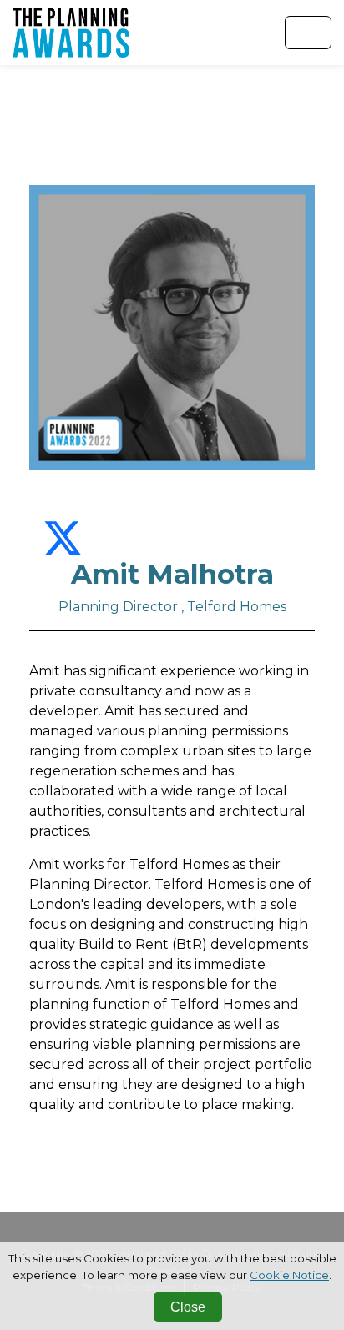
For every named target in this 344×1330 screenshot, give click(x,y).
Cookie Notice (289, 1275)
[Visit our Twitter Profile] (63, 548)
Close (187, 1307)
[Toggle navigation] (308, 32)
